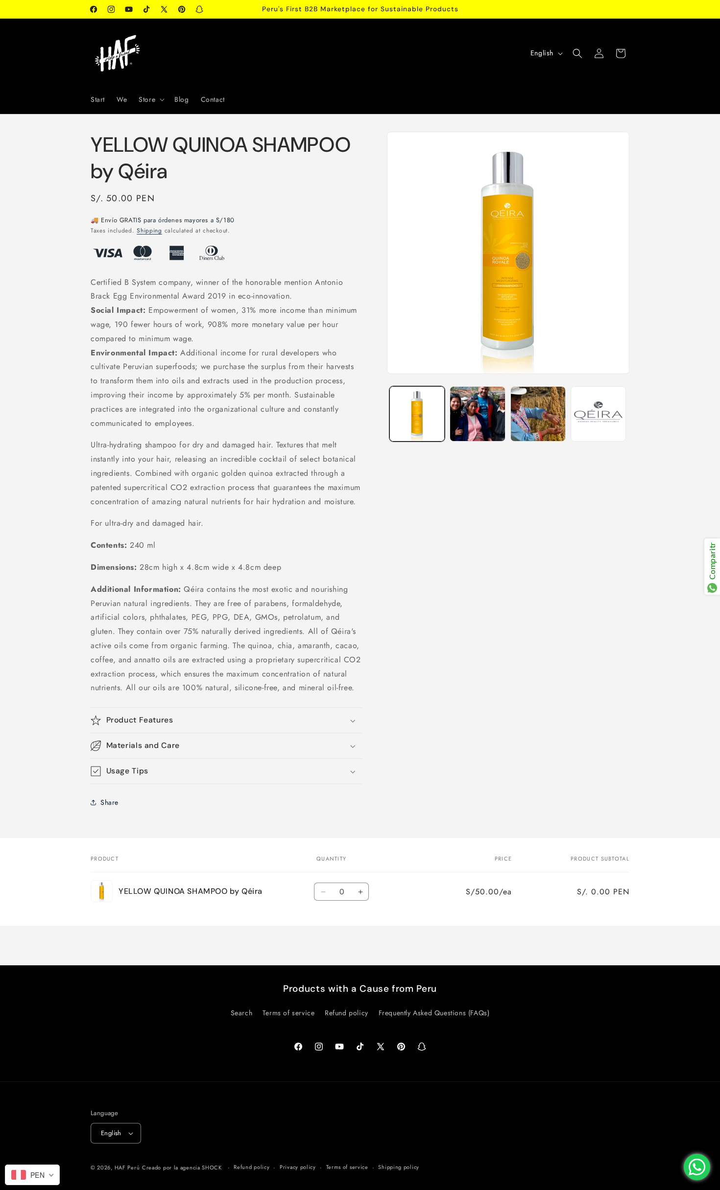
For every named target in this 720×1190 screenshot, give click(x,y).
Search (242, 1013)
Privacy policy (298, 1167)
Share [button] (109, 802)
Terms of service (289, 1013)
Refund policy (346, 1013)
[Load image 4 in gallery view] (598, 414)
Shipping (149, 230)
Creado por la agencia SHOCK (182, 1167)
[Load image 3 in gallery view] (538, 414)
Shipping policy (398, 1167)
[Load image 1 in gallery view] (417, 414)
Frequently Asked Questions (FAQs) (434, 1013)
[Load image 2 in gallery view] (477, 414)
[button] (150, 99)
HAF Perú (127, 1167)
